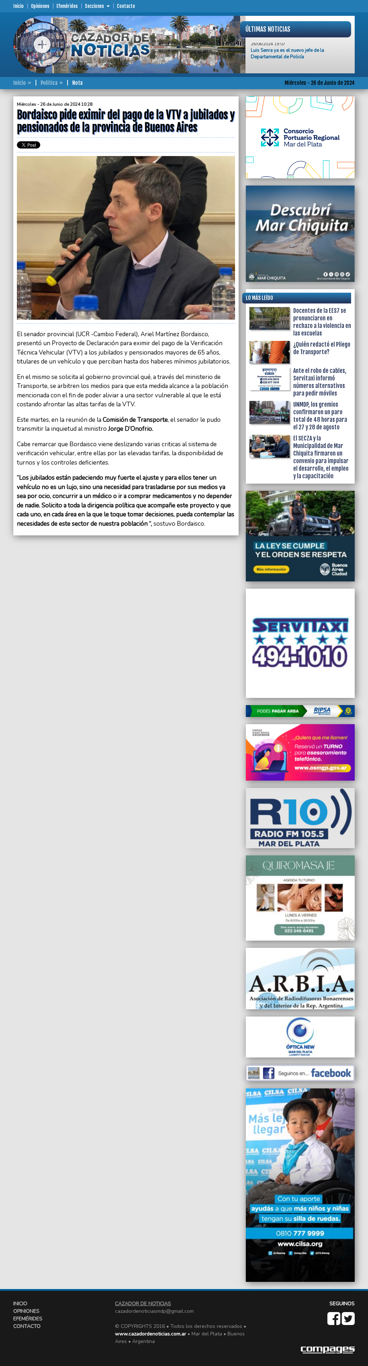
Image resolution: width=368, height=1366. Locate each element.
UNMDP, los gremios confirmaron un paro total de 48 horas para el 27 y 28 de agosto (320, 416)
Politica (49, 82)
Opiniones (40, 6)
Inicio (18, 6)
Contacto (126, 6)
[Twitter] (348, 1322)
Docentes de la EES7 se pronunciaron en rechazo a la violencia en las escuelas (322, 322)
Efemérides (67, 6)
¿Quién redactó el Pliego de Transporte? (321, 348)
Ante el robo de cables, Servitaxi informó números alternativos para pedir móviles (319, 382)
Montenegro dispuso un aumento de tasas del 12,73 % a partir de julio (299, 66)
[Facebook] (334, 1322)
